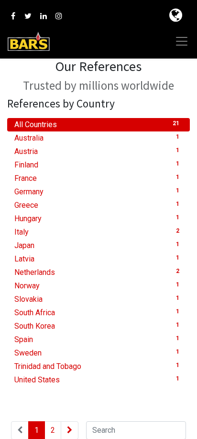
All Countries (96, 124)
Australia (96, 137)
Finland (96, 164)
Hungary (96, 218)
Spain (96, 339)
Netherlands (96, 272)
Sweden (96, 352)
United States (96, 379)
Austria (96, 151)
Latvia (96, 258)
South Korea (96, 326)
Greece (96, 205)
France (96, 178)
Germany (96, 191)
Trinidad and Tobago (96, 366)
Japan (96, 245)
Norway (96, 285)
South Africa (96, 312)
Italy (96, 232)
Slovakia (96, 299)
